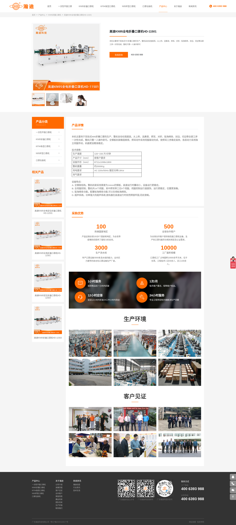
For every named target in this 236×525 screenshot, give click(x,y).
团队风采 (59, 502)
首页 (49, 6)
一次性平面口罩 (65, 6)
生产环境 (59, 505)
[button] (98, 57)
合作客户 (59, 493)
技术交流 (76, 490)
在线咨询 (119, 55)
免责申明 (200, 522)
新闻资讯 (193, 6)
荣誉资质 (59, 496)
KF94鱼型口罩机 (108, 6)
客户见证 (59, 490)
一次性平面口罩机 (39, 485)
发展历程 (59, 487)
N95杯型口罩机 (129, 6)
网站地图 (192, 522)
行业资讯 (76, 487)
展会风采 (59, 499)
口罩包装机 (147, 6)
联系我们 (59, 508)
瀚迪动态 (76, 485)
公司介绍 (59, 485)
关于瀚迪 (178, 6)
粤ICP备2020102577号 (59, 522)
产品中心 (163, 6)
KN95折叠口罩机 (86, 6)
